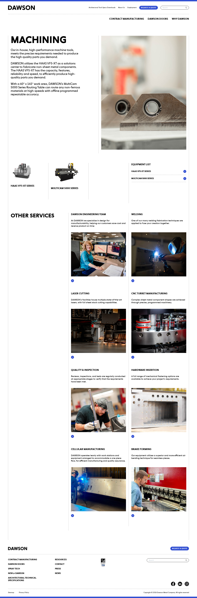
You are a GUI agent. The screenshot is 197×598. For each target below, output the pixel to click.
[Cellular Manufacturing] (72, 515)
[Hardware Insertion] (132, 436)
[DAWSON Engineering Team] (72, 280)
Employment (132, 7)
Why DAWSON (180, 19)
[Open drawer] (184, 171)
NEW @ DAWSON (16, 573)
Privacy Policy (24, 592)
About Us (121, 7)
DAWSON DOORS (158, 19)
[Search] (186, 8)
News (58, 573)
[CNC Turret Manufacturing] (132, 357)
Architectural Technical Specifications (22, 579)
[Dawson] (21, 7)
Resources (61, 560)
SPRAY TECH (14, 569)
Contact (59, 564)
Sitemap (11, 592)
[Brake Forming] (132, 515)
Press (58, 569)
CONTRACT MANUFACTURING (126, 19)
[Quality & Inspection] (72, 436)
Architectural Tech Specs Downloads (102, 7)
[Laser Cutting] (72, 357)
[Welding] (132, 280)
